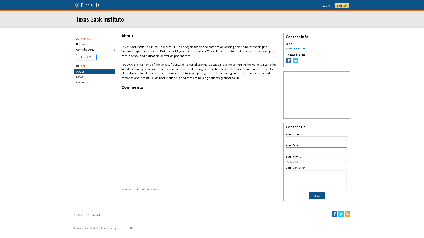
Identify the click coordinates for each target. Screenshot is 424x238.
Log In (326, 5)
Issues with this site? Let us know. (140, 189)
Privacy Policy (108, 228)
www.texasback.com (299, 48)
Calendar (82, 82)
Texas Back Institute (100, 19)
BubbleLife (90, 5)
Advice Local (81, 228)
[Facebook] (288, 62)
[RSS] (347, 214)
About (80, 71)
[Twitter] (295, 62)
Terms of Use (126, 228)
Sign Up (342, 5)
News (80, 77)
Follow (86, 57)
